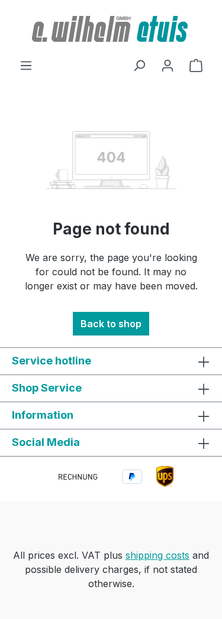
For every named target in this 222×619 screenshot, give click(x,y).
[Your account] (167, 65)
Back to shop (111, 324)
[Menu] (26, 65)
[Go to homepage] (111, 29)
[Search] (139, 65)
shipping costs (157, 555)
